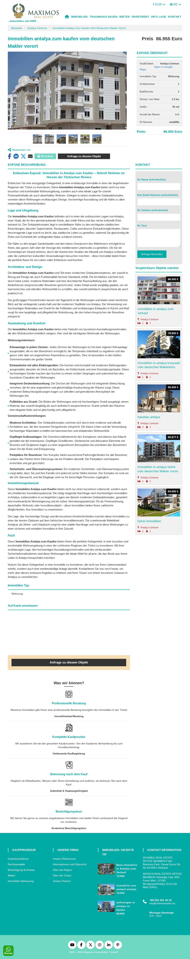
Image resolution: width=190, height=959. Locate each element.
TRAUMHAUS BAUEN (104, 16)
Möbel (11, 875)
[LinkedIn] (108, 945)
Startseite (16, 28)
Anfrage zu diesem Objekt (84, 156)
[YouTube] (72, 945)
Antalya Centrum (37, 28)
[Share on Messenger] (16, 156)
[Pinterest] (118, 945)
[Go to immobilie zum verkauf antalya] (106, 888)
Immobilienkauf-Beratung (68, 716)
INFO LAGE (158, 16)
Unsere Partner (62, 881)
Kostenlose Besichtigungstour (69, 828)
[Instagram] (99, 945)
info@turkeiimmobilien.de (162, 903)
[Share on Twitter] (23, 156)
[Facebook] (81, 945)
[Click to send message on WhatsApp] (8, 950)
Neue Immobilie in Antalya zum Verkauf (126, 869)
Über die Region (62, 869)
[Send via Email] (30, 156)
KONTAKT (174, 16)
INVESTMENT (140, 16)
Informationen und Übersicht (69, 864)
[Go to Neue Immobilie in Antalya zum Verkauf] (106, 867)
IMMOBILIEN (79, 16)
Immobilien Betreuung (21, 881)
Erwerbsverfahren (18, 858)
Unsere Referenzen (64, 858)
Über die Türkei (62, 875)
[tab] (37, 139)
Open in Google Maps (156, 68)
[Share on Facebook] (9, 156)
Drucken (47, 156)
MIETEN (124, 16)
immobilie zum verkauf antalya (126, 887)
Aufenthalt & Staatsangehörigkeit (69, 791)
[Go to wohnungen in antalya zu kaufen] (106, 905)
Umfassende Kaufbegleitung (69, 753)
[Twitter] (90, 945)
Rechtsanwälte (16, 864)
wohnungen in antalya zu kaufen (125, 906)
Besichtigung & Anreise (21, 869)
